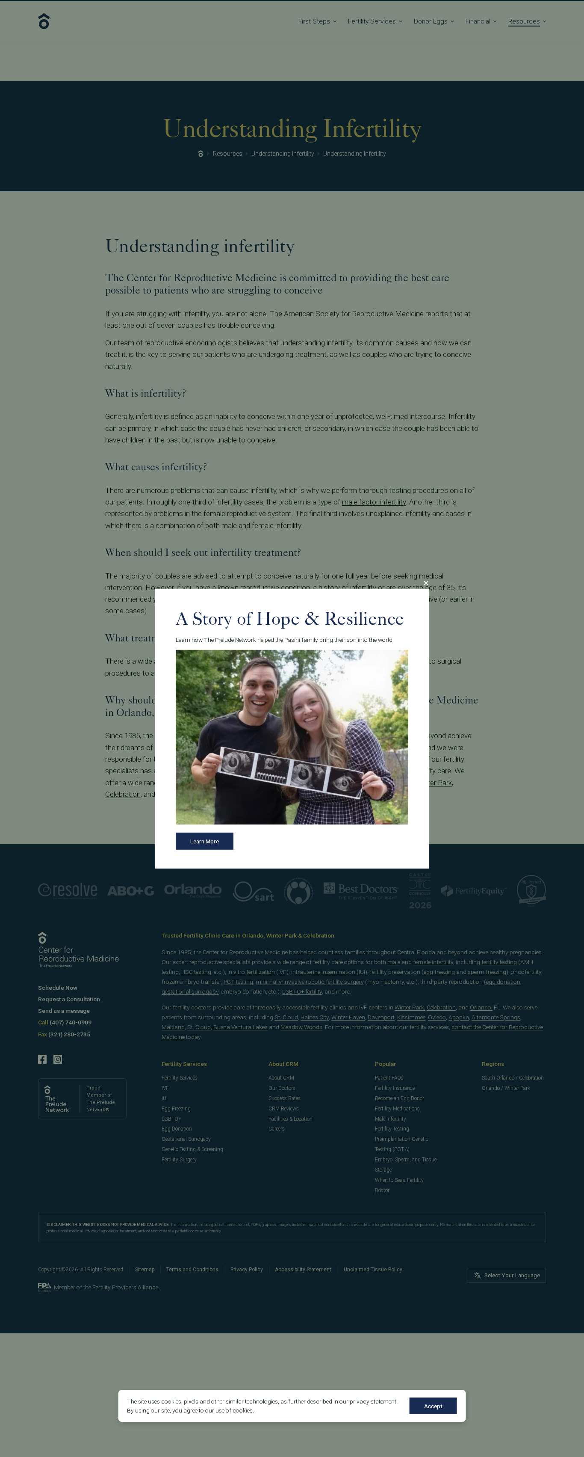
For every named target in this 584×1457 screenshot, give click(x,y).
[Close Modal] (425, 582)
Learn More (204, 841)
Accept (433, 1406)
